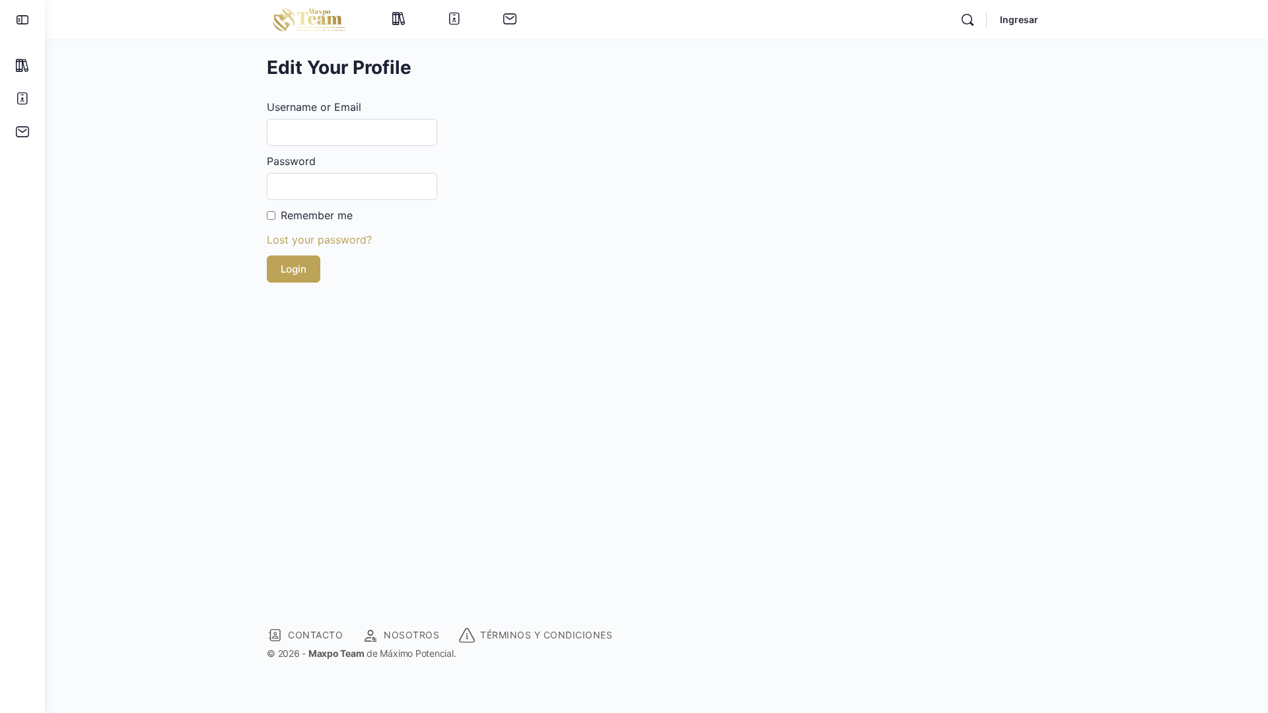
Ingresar (1019, 19)
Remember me (317, 215)
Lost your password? (319, 239)
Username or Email (314, 107)
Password (291, 161)
